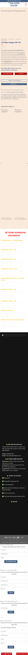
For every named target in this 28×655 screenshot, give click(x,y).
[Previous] (1, 166)
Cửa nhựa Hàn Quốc (7, 98)
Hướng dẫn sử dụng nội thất (11, 481)
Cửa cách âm (16, 94)
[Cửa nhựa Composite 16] (21, 162)
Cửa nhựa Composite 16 (20, 218)
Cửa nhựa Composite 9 (6, 218)
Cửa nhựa (11, 39)
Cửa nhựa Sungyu (19, 92)
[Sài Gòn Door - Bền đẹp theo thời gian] (14, 4)
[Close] (1, 567)
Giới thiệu (11, 540)
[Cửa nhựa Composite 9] (7, 162)
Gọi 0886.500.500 (6, 653)
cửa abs (5, 94)
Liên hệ (17, 540)
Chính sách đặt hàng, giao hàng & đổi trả (14, 496)
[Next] (27, 166)
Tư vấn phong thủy (8, 484)
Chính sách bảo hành (9, 493)
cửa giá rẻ (14, 95)
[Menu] (2, 4)
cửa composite (4, 95)
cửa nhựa (20, 97)
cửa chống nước (22, 94)
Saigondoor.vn (23, 542)
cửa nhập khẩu (14, 97)
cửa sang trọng (15, 98)
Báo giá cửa (7, 478)
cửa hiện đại (19, 95)
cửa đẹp (9, 95)
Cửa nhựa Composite (10, 92)
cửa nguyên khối (6, 97)
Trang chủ (4, 39)
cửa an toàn (9, 94)
